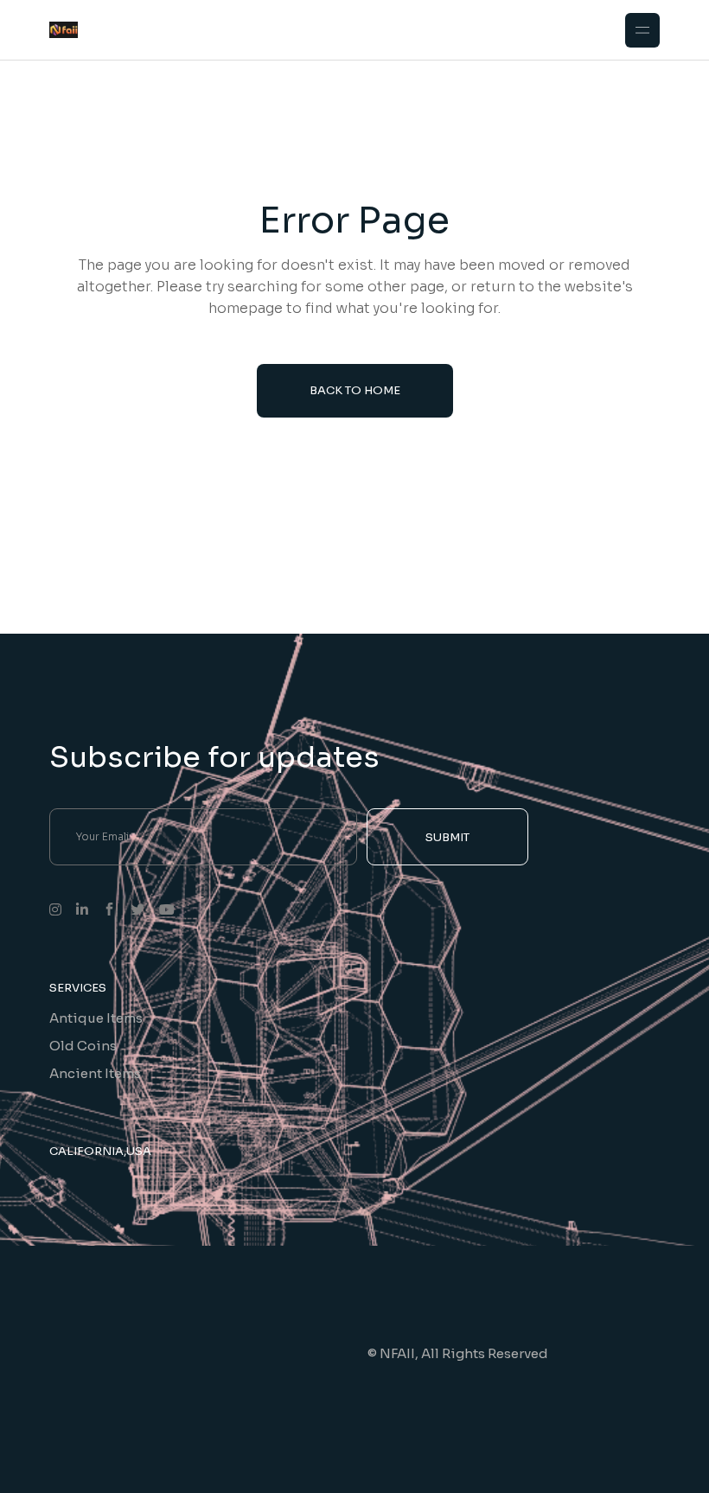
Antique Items (96, 1018)
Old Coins (83, 1045)
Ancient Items (95, 1073)
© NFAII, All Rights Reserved (457, 1353)
